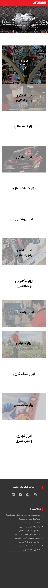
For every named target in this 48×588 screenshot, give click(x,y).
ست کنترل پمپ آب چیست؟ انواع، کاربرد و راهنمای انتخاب (29, 521)
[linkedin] (13, 494)
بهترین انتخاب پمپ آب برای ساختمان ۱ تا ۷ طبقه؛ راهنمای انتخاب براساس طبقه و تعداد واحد (27, 530)
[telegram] (20, 494)
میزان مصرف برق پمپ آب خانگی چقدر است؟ (23, 515)
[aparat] (27, 494)
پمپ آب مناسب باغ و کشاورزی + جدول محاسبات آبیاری (28, 547)
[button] (5, 3)
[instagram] (35, 494)
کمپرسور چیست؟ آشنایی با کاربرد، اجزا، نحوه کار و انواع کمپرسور (27, 540)
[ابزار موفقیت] (39, 3)
